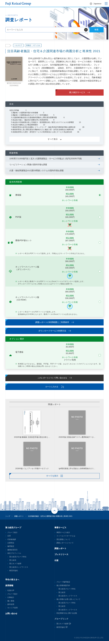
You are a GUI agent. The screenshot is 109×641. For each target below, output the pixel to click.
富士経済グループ (13, 527)
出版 (56, 560)
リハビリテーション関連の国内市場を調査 (28, 164)
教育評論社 (13, 571)
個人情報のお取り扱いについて (68, 599)
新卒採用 (10, 604)
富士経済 (12, 560)
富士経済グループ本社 (17, 557)
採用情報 (9, 585)
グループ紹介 (12, 532)
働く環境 (10, 601)
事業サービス (60, 527)
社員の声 (10, 590)
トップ (7, 516)
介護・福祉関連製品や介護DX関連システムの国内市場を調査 (36, 170)
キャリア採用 (12, 608)
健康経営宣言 (12, 550)
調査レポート (19, 516)
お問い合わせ (11, 613)
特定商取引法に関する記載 (66, 613)
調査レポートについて (65, 543)
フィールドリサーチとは (65, 536)
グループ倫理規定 (63, 582)
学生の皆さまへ (12, 579)
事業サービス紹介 (63, 532)
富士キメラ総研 (15, 564)
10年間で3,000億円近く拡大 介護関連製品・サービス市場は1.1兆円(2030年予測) (45, 158)
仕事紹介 (10, 597)
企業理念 (10, 543)
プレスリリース (61, 554)
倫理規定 (10, 546)
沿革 (9, 536)
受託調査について (63, 539)
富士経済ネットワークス (18, 567)
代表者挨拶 (11, 539)
